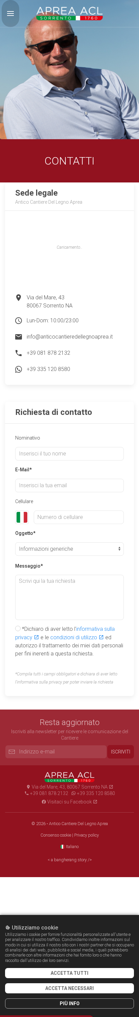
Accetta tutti (69, 973)
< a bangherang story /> (70, 859)
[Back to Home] (69, 13)
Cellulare (24, 501)
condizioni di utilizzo (74, 637)
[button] (10, 13)
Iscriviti (120, 751)
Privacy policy (86, 835)
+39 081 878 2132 (48, 353)
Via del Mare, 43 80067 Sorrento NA (50, 301)
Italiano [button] (72, 846)
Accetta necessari (69, 988)
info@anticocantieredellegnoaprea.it (70, 336)
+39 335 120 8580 (48, 369)
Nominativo (27, 438)
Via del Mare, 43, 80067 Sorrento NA (70, 787)
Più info (70, 1003)
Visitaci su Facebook (69, 801)
